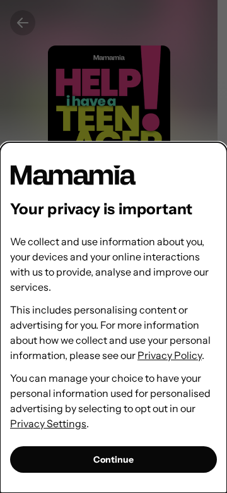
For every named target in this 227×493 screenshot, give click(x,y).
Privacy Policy (169, 355)
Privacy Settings (48, 423)
